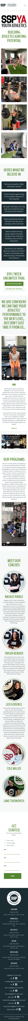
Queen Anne (10, 840)
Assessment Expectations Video (14, 289)
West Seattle (10, 845)
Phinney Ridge (11, 843)
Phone (5, 866)
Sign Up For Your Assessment (14, 284)
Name (5, 849)
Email (5, 858)
